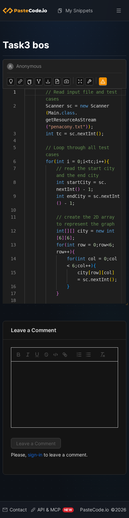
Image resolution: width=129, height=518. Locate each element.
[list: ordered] (79, 355)
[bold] (18, 355)
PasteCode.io (94, 509)
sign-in (35, 454)
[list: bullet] (88, 355)
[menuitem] (27, 10)
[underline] (37, 355)
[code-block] (55, 355)
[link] (64, 355)
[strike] (46, 355)
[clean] (102, 355)
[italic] (27, 355)
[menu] (64, 10)
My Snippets (79, 10)
